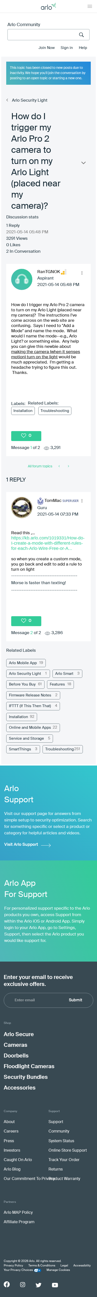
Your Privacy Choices (18, 1270)
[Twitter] (39, 1285)
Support (55, 1122)
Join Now (47, 48)
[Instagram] (22, 1284)
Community (58, 1132)
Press (9, 1141)
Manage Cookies (58, 1270)
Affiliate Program (19, 1222)
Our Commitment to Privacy (29, 1179)
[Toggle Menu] (90, 6)
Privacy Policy (13, 1265)
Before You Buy (22, 684)
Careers (11, 1132)
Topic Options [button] (83, 164)
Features (57, 684)
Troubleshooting (55, 411)
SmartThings (20, 749)
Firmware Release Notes (30, 695)
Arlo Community (23, 25)
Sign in (67, 48)
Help (83, 48)
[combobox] (48, 34)
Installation (23, 411)
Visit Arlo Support (21, 845)
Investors (12, 1151)
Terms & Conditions (41, 1265)
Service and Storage (26, 738)
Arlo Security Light (30, 100)
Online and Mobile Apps (30, 728)
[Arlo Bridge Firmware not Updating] (59, 466)
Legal (64, 1265)
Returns (55, 1170)
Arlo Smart (64, 674)
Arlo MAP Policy (18, 1213)
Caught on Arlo (18, 1160)
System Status (61, 1141)
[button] (82, 273)
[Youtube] (55, 1285)
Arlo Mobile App (23, 663)
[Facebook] (7, 1284)
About (9, 1122)
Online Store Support (67, 1151)
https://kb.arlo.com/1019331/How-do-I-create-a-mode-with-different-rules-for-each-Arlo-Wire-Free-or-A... (48, 543)
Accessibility (82, 1265)
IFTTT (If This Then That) (30, 706)
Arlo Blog (12, 1170)
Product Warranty (64, 1179)
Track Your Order (64, 1160)
